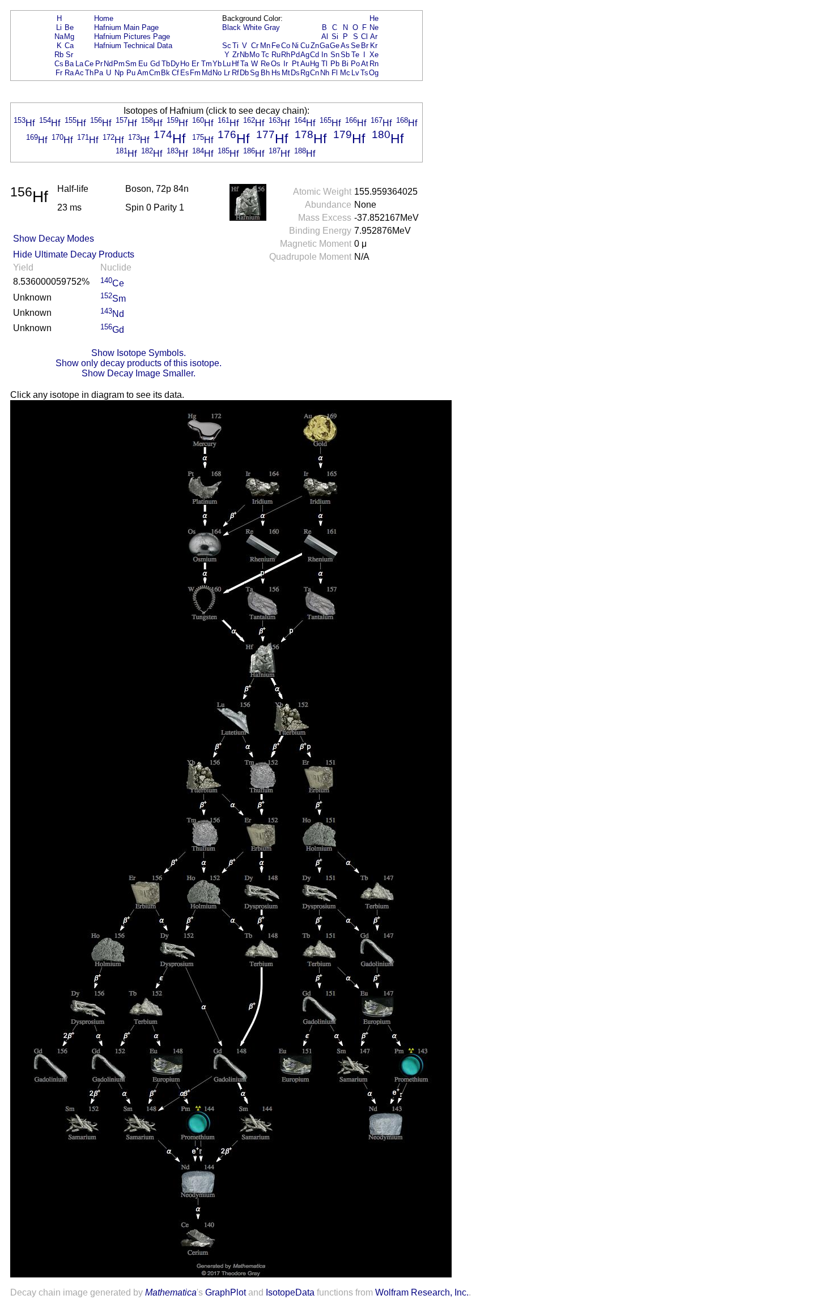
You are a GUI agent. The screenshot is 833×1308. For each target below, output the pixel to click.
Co (285, 45)
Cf (175, 72)
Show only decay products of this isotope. (139, 363)
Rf (235, 72)
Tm (206, 63)
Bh (265, 72)
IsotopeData (290, 1292)
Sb (345, 54)
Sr (69, 54)
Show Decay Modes (53, 238)
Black (231, 27)
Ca (69, 45)
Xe (374, 54)
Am (142, 72)
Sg (254, 72)
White (252, 27)
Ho (184, 63)
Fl (335, 72)
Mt (286, 72)
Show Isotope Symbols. (138, 353)
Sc (226, 45)
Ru (275, 54)
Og (374, 72)
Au (304, 63)
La (79, 63)
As (345, 45)
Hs (275, 72)
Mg (69, 36)
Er (195, 63)
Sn (334, 54)
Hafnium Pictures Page (132, 36)
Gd (155, 63)
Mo (254, 54)
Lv (355, 72)
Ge (334, 45)
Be (69, 27)
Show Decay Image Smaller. (139, 373)
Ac (79, 72)
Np (119, 72)
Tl (324, 63)
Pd (295, 54)
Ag (304, 54)
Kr (373, 45)
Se (355, 45)
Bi (345, 63)
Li (59, 27)
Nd (108, 63)
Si (335, 36)
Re (265, 63)
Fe (275, 45)
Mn (265, 45)
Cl (364, 36)
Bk (165, 72)
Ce (89, 63)
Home (103, 18)
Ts (364, 72)
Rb (58, 54)
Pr (99, 63)
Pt (295, 63)
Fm (195, 72)
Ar (373, 36)
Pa (98, 72)
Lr (227, 72)
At (364, 63)
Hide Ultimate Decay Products (73, 254)
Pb (334, 63)
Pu (130, 72)
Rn (374, 63)
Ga (324, 45)
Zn (315, 45)
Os (275, 63)
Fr (59, 72)
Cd (314, 54)
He (374, 18)
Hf (235, 63)
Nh (324, 72)
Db (244, 72)
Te (355, 54)
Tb (166, 63)
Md (207, 72)
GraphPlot (225, 1292)
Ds (295, 72)
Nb (244, 54)
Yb (217, 63)
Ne (374, 27)
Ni (295, 45)
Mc (345, 72)
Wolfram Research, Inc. (422, 1292)
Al (324, 36)
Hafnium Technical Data (133, 45)
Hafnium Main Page (126, 27)
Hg (314, 63)
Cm (154, 72)
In (324, 54)
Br (364, 45)
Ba (69, 63)
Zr (235, 54)
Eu (142, 63)
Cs (58, 63)
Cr (254, 45)
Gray (272, 27)
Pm (119, 63)
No (217, 72)
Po (355, 63)
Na (58, 36)
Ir (285, 63)
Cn (314, 72)
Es (184, 72)
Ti (235, 45)
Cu (304, 45)
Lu (227, 63)
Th (89, 72)
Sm (131, 63)
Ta (244, 63)
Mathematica (171, 1292)
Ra (69, 72)
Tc (265, 54)
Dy (175, 63)
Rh (285, 54)
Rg (304, 72)
